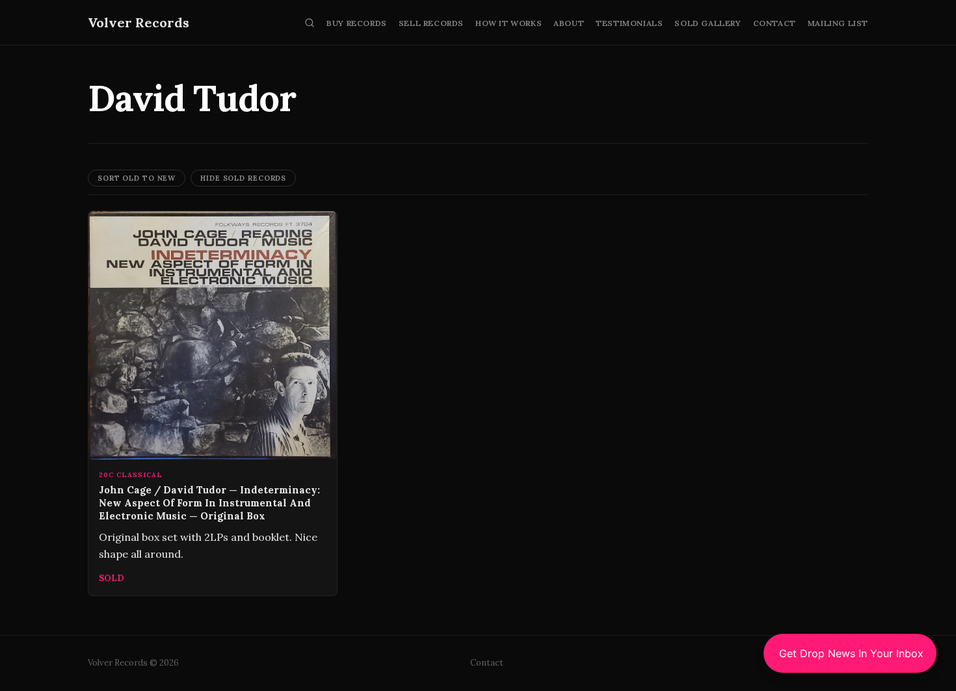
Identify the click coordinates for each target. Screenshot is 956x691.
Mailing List (838, 23)
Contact (774, 23)
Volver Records (138, 22)
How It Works (508, 23)
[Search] (309, 23)
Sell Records (431, 23)
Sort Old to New (137, 178)
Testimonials (629, 23)
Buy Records (356, 23)
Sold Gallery (707, 23)
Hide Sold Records (243, 178)
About (568, 23)
